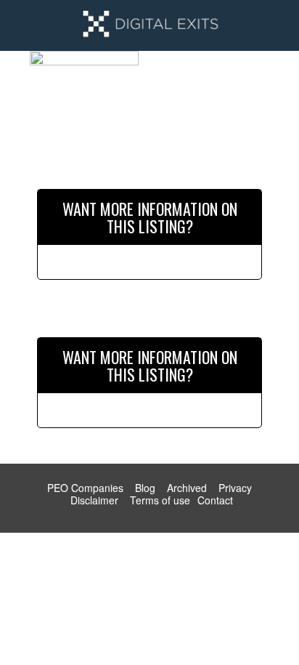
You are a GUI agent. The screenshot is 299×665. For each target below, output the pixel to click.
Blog (145, 487)
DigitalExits (149, 25)
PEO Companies (85, 487)
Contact (215, 500)
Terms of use (160, 500)
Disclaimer (94, 500)
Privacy (235, 487)
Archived (187, 487)
